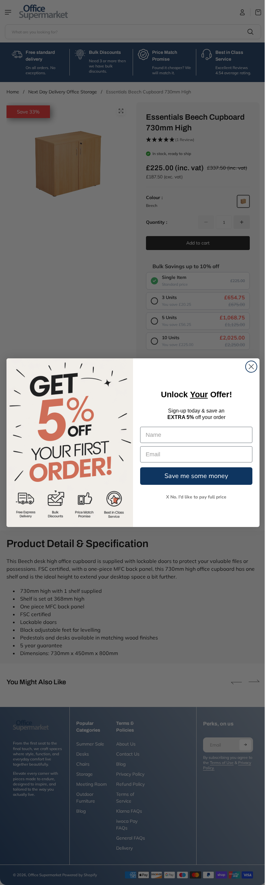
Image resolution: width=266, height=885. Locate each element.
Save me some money (194, 476)
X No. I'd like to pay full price (194, 497)
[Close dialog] (249, 366)
